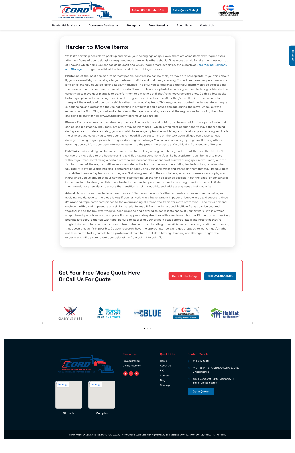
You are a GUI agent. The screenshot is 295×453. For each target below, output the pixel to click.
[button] (144, 328)
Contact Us (207, 25)
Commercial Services (101, 25)
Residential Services (64, 25)
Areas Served (157, 25)
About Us (182, 25)
